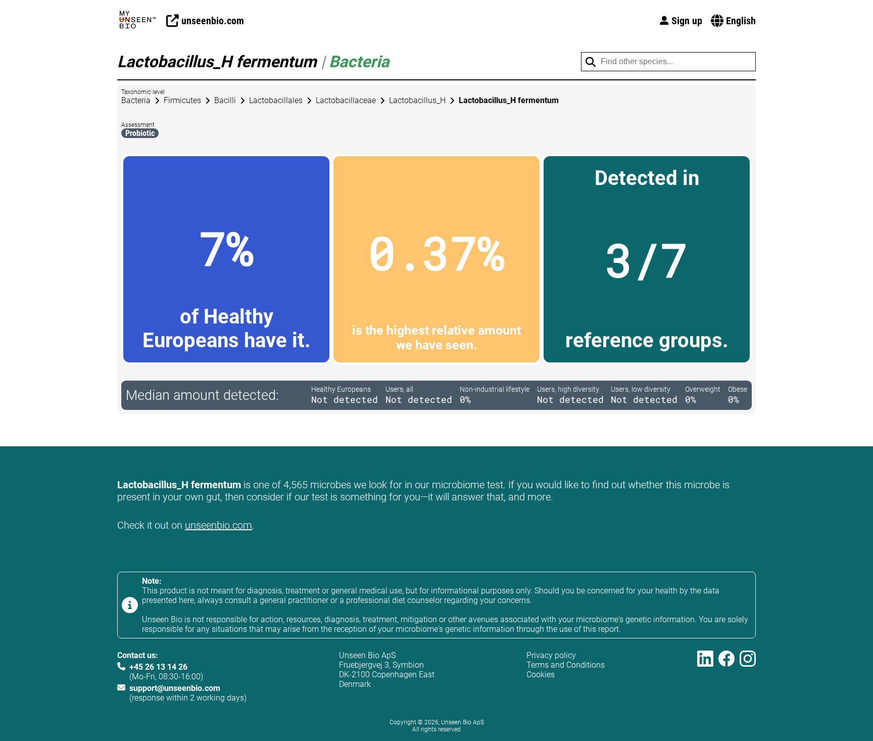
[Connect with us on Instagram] (748, 677)
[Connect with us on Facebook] (726, 677)
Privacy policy (551, 655)
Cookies (540, 674)
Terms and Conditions (565, 665)
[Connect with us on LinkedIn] (705, 677)
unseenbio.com (218, 525)
